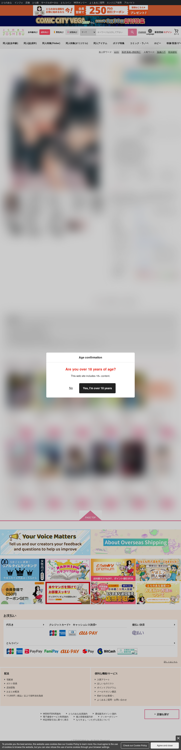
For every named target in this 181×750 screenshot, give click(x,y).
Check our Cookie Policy (135, 745)
